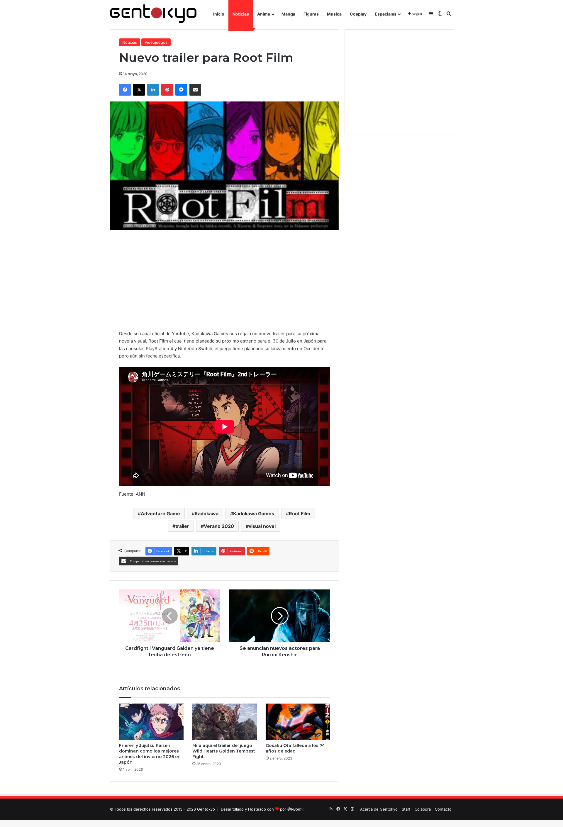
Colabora (423, 809)
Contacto (443, 809)
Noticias (241, 13)
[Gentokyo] (153, 14)
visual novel (262, 526)
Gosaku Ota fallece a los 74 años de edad (295, 748)
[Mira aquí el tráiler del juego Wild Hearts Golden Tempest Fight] (224, 722)
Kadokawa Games (253, 513)
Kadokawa (206, 513)
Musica (334, 13)
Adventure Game (160, 513)
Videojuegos (156, 42)
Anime (263, 13)
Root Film (299, 513)
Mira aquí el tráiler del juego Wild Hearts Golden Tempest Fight (223, 751)
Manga (288, 13)
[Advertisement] (224, 280)
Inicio (218, 13)
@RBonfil (295, 809)
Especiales (385, 13)
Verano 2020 (219, 526)
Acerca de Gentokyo (379, 809)
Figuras (311, 13)
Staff (406, 809)
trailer (182, 526)
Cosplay (358, 13)
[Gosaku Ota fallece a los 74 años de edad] (298, 722)
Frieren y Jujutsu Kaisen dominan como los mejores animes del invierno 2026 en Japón (150, 754)
